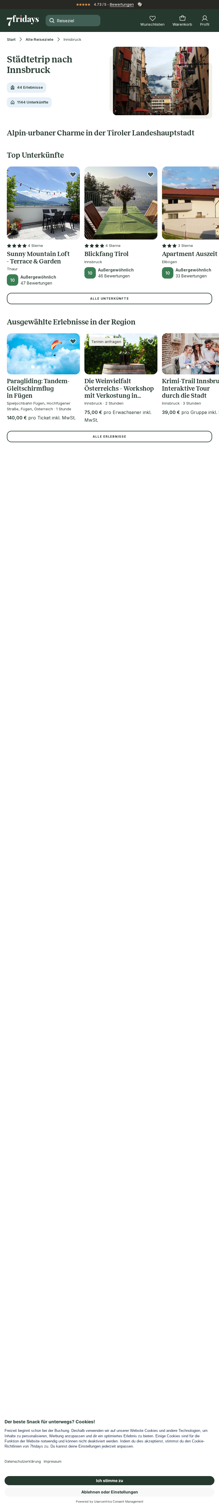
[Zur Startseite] (23, 20)
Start (11, 39)
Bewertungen (122, 4)
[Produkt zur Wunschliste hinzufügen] (73, 174)
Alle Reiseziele (39, 39)
